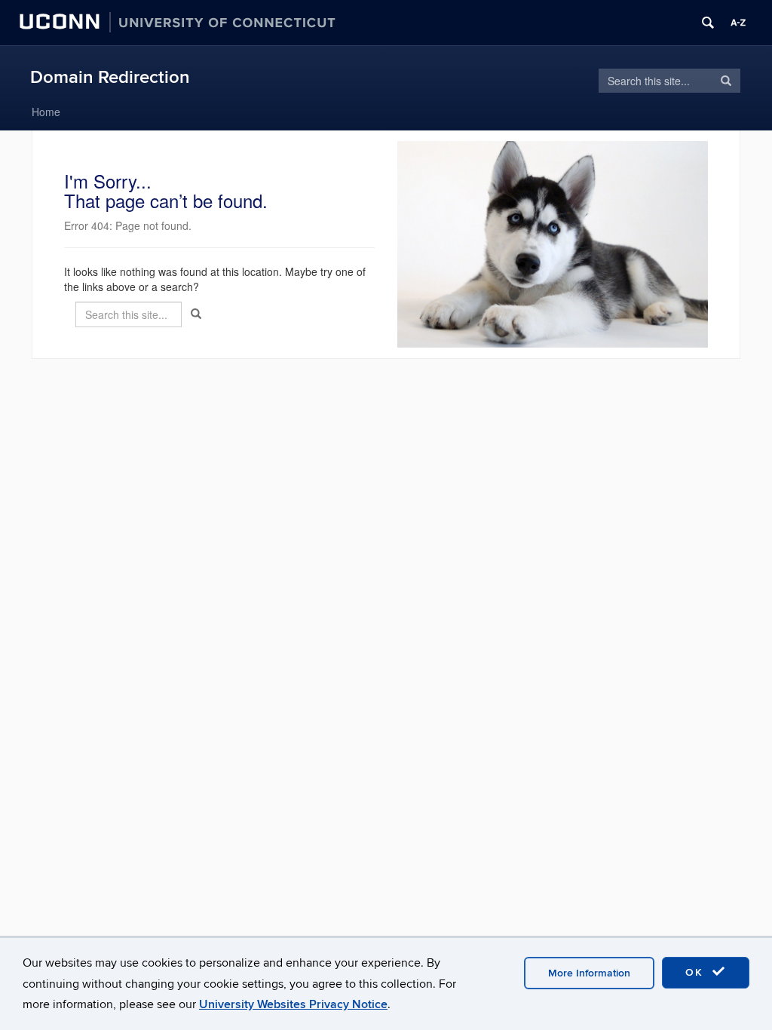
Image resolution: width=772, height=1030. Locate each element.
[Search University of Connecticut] (708, 23)
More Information (589, 973)
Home (46, 111)
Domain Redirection (110, 77)
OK (696, 972)
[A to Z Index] (738, 23)
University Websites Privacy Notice (293, 1004)
